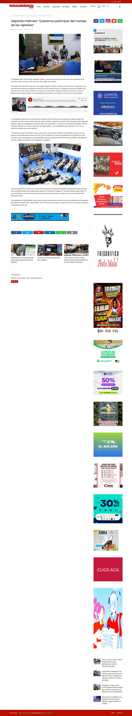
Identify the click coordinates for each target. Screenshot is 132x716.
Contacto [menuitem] (83, 7)
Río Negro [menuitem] (66, 7)
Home (113, 713)
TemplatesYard (26, 713)
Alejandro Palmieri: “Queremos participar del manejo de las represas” (35, 114)
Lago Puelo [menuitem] (56, 7)
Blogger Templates (47, 713)
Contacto (119, 713)
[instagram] (118, 1)
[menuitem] (100, 6)
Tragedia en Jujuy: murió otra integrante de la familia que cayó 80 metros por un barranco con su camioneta (112, 688)
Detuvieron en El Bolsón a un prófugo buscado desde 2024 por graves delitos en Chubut (112, 700)
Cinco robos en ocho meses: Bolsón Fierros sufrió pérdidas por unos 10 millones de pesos (76, 260)
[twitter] (115, 1)
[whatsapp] (120, 21)
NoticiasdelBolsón (17, 29)
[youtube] (114, 21)
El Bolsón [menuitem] (46, 7)
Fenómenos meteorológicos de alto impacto (48, 259)
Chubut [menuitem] (74, 7)
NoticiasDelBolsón (15, 114)
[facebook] (112, 1)
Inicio (12, 16)
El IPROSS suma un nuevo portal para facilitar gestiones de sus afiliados (22, 260)
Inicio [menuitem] (39, 7)
